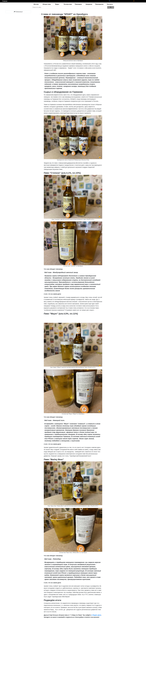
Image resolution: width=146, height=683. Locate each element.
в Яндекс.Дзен (96, 615)
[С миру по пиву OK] (134, 1)
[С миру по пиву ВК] (109, 1)
